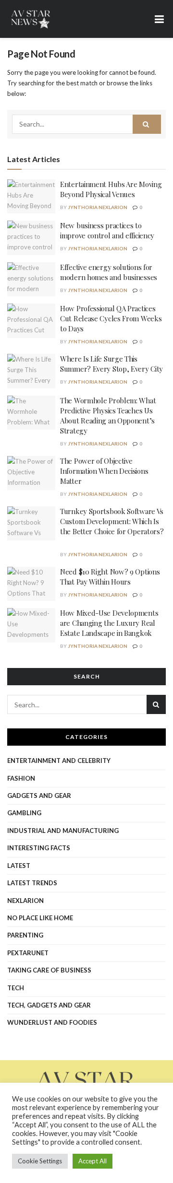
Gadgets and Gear (39, 795)
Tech (15, 988)
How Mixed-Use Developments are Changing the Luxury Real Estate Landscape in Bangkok (109, 623)
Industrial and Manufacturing (63, 830)
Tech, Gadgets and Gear (49, 1005)
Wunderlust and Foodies (52, 1022)
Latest (18, 865)
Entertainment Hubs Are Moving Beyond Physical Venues (110, 189)
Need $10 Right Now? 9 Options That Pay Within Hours (110, 576)
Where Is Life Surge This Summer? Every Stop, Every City (111, 364)
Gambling (24, 813)
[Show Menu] (159, 19)
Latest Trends (32, 883)
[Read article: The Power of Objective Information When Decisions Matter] (31, 473)
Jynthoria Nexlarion (97, 207)
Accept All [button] (92, 1161)
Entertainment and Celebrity (59, 760)
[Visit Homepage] (31, 19)
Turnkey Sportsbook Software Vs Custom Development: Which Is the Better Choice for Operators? (111, 526)
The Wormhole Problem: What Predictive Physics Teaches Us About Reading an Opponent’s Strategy (108, 415)
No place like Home (40, 918)
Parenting (25, 935)
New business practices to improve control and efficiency (107, 230)
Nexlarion (25, 900)
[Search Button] (147, 124)
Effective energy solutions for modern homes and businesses (108, 272)
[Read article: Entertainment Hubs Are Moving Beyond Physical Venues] (31, 196)
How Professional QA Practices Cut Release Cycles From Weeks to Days (110, 318)
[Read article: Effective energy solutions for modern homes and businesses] (31, 279)
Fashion (21, 778)
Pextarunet (28, 953)
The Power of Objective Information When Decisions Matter (104, 471)
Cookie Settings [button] (40, 1161)
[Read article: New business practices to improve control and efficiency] (31, 238)
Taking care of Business (49, 970)
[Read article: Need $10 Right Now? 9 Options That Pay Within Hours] (31, 584)
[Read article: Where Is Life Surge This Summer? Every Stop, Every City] (31, 371)
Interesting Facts (38, 848)
